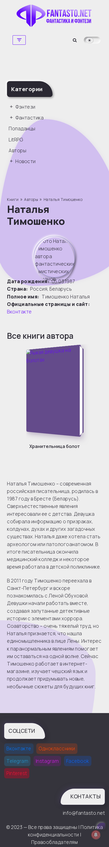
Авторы (17, 150)
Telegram (17, 761)
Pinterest (16, 773)
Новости (25, 161)
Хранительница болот (54, 446)
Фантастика (29, 117)
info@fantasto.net (84, 813)
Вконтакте (19, 311)
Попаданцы (22, 128)
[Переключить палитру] (92, 40)
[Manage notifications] (95, 834)
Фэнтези (25, 107)
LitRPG (16, 139)
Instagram (47, 761)
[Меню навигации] (19, 40)
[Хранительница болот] (56, 391)
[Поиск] (75, 40)
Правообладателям (54, 842)
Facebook (77, 761)
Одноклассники (57, 748)
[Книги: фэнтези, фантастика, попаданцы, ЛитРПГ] (54, 16)
